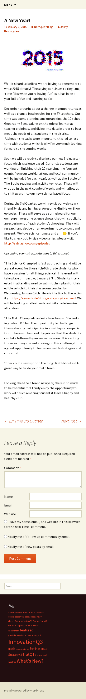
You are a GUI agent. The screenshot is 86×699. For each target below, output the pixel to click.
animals (31, 612)
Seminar (35, 649)
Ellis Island (33, 625)
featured (26, 630)
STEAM (44, 649)
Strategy (14, 655)
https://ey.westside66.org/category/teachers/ (43, 298)
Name (8, 496)
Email (8, 505)
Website (10, 514)
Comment (12, 468)
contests (12, 625)
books (11, 616)
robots (19, 649)
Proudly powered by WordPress (24, 690)
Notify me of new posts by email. (31, 547)
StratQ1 (27, 654)
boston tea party (22, 616)
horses (28, 635)
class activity (36, 616)
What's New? (30, 661)
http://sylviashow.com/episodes (27, 243)
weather (12, 662)
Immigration (37, 635)
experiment (13, 630)
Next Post (71, 421)
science (25, 649)
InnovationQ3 (25, 642)
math (11, 649)
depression (22, 625)
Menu (8, 4)
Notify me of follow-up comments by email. (39, 537)
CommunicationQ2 (23, 621)
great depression (16, 635)
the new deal (41, 655)
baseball (40, 612)
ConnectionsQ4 (40, 621)
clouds (11, 621)
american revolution (17, 612)
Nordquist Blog (43, 27)
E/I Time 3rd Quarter (23, 421)
